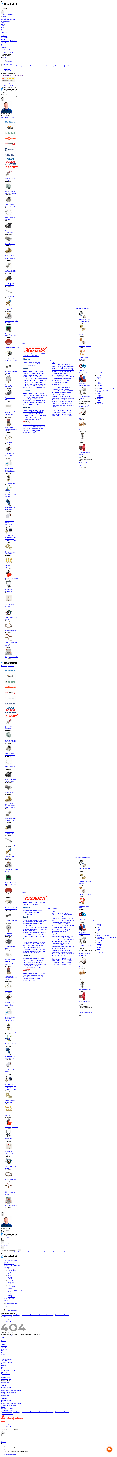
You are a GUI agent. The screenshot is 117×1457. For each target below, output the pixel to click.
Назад (12, 1269)
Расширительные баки (8, 1370)
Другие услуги (5, 1374)
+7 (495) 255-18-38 (7, 52)
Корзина (3, 1442)
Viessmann (4, 1346)
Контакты (67, 1252)
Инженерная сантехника (36, 1252)
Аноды (3, 1367)
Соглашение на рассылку (8, 1392)
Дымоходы (4, 1365)
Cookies (3, 1393)
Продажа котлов (6, 1377)
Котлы (16, 1252)
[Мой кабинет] (1, 1239)
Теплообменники (6, 1359)
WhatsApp (7, 70)
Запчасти (3, 1356)
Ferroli (3, 1342)
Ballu (53, 363)
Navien (3, 1354)
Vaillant (3, 1344)
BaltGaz (3, 1351)
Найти (3, 1433)
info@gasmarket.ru (7, 64)
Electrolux (55, 386)
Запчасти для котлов (7, 1252)
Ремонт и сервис (58, 1252)
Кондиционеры (23, 1252)
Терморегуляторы (6, 1362)
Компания (4, 1389)
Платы (3, 1369)
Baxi (2, 1352)
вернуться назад (6, 1336)
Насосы (3, 1364)
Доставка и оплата (6, 1387)
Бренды (3, 1337)
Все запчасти (5, 1372)
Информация (5, 1382)
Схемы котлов (48, 1252)
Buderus (3, 1341)
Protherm (3, 1347)
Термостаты (4, 1360)
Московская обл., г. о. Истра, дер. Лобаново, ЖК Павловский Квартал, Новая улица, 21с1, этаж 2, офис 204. (35, 66)
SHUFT (54, 408)
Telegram (7, 69)
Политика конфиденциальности (11, 1390)
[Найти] (2, 12)
